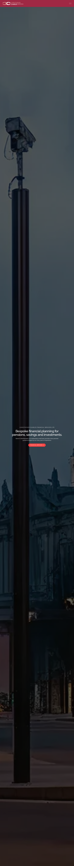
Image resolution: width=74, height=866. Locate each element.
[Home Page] (13, 3)
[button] (70, 3)
